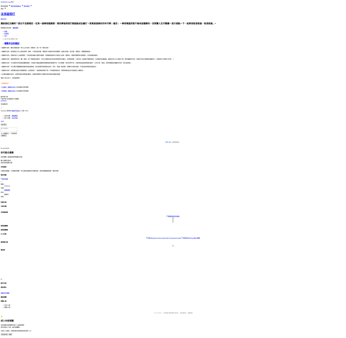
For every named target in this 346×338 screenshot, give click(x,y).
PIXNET (160, 313)
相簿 (5, 31)
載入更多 (3, 124)
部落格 (6, 33)
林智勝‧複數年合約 (8, 91)
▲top (2, 121)
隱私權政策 (183, 313)
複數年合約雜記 (11, 43)
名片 (5, 36)
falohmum (3, 100)
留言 (17, 111)
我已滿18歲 (4, 334)
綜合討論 (15, 118)
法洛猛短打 (8, 14)
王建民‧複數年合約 (8, 87)
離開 (10, 334)
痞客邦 (14, 111)
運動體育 (15, 28)
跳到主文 (3, 19)
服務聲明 (190, 313)
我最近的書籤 (5, 293)
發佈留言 (3, 135)
